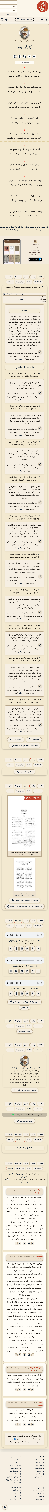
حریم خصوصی (14, 1499)
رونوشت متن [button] (35, 739)
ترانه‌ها (29, 282)
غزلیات (17, 40)
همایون (40, 1256)
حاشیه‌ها (10, 282)
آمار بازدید (16, 1490)
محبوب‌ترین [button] (21, 1173)
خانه (40, 1457)
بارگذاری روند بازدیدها (24, 1147)
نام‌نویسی (15, 1436)
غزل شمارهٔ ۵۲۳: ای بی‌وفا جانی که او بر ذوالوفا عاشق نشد (11, 228)
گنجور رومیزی (15, 1460)
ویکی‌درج (20, 299)
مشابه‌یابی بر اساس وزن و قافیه (26, 1090)
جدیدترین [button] (12, 1173)
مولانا (33, 40)
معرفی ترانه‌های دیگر (26, 1121)
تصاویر (26, 277)
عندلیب (15, 966)
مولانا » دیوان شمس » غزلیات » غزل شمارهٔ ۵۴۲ (24, 1068)
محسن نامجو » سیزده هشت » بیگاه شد (28, 1114)
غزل (21, 297)
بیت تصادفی (38, 1460)
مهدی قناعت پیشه (36, 1367)
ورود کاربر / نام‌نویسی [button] (25, 19)
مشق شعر (9, 277)
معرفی (40, 1488)
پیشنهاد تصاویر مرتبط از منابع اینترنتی (26, 900)
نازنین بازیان (15, 988)
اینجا (19, 943)
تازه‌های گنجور (38, 1477)
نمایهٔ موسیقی (38, 1468)
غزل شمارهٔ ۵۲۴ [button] (34, 940)
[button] (46, 19)
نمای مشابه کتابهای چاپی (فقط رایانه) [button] (26, 745)
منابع (17, 1493)
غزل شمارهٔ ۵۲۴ (24, 48)
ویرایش (20, 359)
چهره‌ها (39, 1493)
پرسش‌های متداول (36, 1491)
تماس (17, 1496)
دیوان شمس (25, 40)
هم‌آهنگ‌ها (38, 282)
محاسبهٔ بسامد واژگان (26, 772)
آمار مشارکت (15, 1487)
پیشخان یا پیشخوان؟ (12, 1480)
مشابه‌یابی (39, 1474)
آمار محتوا (39, 1499)
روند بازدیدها (20, 282)
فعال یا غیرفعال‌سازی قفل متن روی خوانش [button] (26, 1002)
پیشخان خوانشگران (13, 1477)
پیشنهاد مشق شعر (24, 1031)
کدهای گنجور (15, 1457)
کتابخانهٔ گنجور (14, 1465)
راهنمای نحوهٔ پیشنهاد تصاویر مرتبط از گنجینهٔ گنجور (26, 906)
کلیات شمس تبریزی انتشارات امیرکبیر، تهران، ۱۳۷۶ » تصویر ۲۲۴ (24, 894)
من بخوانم (24, 1007)
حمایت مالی (38, 1496)
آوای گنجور (15, 1474)
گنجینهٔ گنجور (15, 1468)
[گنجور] (42, 6)
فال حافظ (39, 1465)
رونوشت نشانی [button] (17, 739)
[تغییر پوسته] (4, 1507)
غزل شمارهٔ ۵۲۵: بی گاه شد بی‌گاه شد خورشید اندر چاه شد (36, 228)
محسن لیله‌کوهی (15, 940)
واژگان (33, 277)
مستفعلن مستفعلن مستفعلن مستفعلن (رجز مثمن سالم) (22, 294)
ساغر (17, 1462)
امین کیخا (39, 1190)
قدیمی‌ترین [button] (24, 1176)
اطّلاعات (41, 277)
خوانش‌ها (18, 277)
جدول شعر (38, 1462)
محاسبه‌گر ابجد (14, 1471)
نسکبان (16, 1483)
